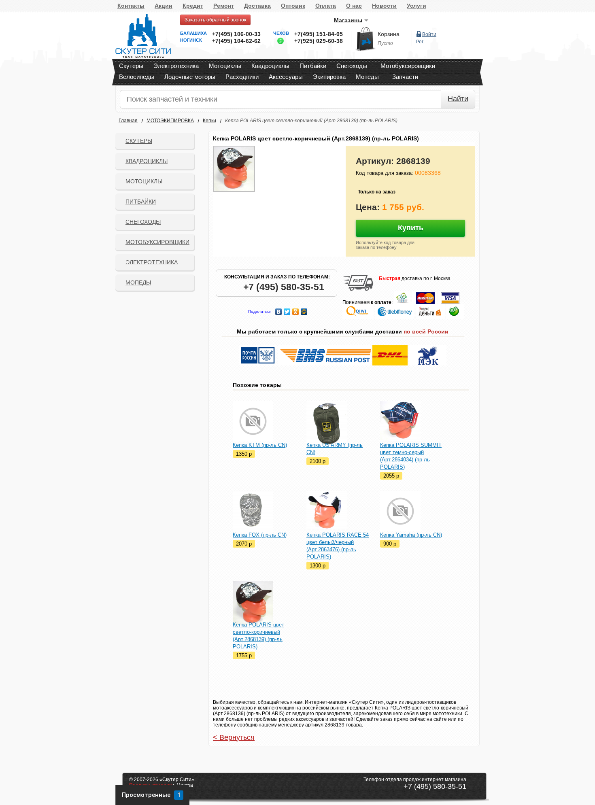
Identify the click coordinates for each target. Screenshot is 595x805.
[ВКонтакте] (278, 309)
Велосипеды (136, 76)
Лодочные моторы (189, 76)
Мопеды (367, 76)
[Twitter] (287, 309)
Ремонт (223, 5)
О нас (354, 5)
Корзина (389, 34)
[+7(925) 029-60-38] (278, 42)
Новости (384, 5)
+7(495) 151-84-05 (318, 34)
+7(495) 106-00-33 (236, 34)
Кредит (193, 5)
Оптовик (293, 5)
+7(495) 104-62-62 (236, 41)
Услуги (416, 5)
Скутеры (131, 65)
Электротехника (176, 65)
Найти (458, 99)
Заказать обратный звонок (215, 20)
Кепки (209, 120)
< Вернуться (234, 737)
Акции (163, 5)
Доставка (257, 5)
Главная (128, 120)
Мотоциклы (225, 65)
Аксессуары (286, 76)
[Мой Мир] (304, 309)
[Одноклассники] (295, 309)
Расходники (242, 76)
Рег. (420, 42)
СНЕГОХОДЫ (143, 222)
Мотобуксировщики (407, 65)
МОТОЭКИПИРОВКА (170, 120)
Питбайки (313, 65)
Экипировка (329, 76)
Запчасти (405, 76)
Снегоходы (351, 65)
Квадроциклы (270, 65)
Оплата (325, 5)
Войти (429, 34)
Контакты (130, 5)
